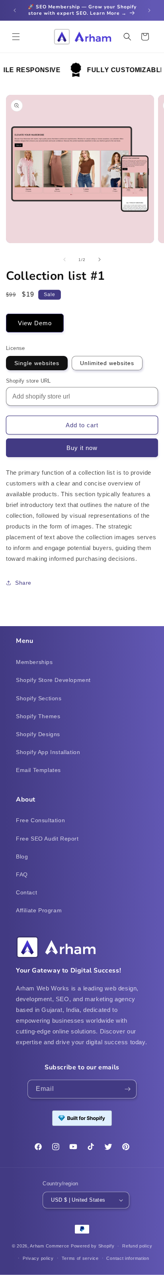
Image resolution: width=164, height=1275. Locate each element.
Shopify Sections (39, 698)
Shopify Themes (38, 716)
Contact (26, 892)
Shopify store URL (28, 381)
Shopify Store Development (53, 680)
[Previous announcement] (14, 10)
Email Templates (38, 770)
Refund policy (137, 1246)
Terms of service (80, 1258)
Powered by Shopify (93, 1246)
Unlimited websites (107, 363)
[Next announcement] (149, 10)
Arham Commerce (49, 1246)
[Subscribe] (127, 1089)
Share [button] (23, 583)
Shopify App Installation (48, 752)
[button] (16, 36)
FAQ (22, 874)
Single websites (36, 363)
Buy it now (82, 447)
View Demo (35, 323)
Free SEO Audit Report (47, 838)
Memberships (34, 662)
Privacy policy (38, 1258)
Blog (22, 856)
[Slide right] (99, 259)
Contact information (127, 1258)
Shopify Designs (38, 734)
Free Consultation (40, 820)
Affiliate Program (39, 910)
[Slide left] (64, 259)
